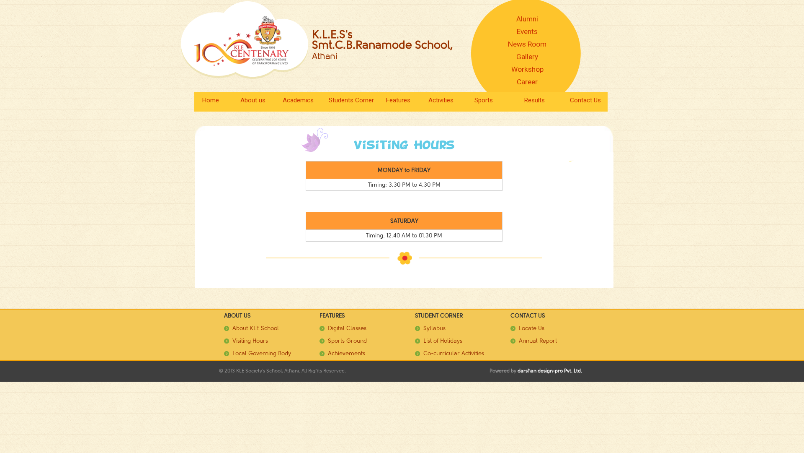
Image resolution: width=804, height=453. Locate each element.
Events (527, 31)
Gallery (527, 56)
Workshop (527, 69)
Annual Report (538, 341)
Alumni (527, 19)
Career (527, 82)
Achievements (346, 353)
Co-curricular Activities (453, 353)
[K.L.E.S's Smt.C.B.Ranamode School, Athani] (245, 40)
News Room (527, 44)
